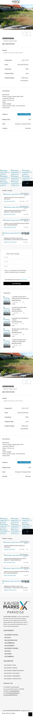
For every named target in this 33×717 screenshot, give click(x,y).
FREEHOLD (5, 38)
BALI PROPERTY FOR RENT (11, 648)
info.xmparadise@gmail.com (10, 695)
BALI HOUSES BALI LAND (11, 640)
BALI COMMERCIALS (10, 642)
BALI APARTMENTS (9, 645)
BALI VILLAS (8, 637)
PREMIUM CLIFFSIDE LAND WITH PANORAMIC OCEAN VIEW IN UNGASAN (16, 238)
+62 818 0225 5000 (14, 691)
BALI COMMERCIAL (9, 656)
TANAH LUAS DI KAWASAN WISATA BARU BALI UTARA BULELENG (16, 224)
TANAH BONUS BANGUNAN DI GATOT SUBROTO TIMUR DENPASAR (15, 211)
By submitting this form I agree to (16, 279)
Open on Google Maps (24, 114)
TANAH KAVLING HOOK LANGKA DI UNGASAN (14, 198)
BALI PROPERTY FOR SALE (11, 634)
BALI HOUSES (8, 653)
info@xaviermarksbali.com (13, 693)
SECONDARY (10, 38)
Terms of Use (24, 279)
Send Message (16, 283)
